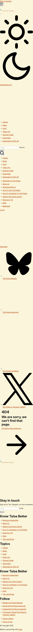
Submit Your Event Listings (12, 197)
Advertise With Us (9, 187)
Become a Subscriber (10, 520)
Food (4, 128)
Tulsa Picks (7, 138)
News (5, 125)
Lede (20, 629)
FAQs (4, 203)
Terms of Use (7, 622)
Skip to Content (5, 1)
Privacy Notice (8, 619)
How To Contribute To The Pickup (15, 193)
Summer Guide (8, 135)
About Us (6, 184)
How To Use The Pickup (11, 190)
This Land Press (8, 539)
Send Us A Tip (8, 200)
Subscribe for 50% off (11, 141)
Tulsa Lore (6, 132)
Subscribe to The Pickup (12, 181)
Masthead (6, 206)
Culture (5, 122)
